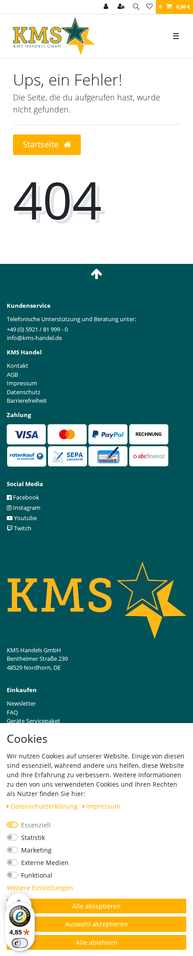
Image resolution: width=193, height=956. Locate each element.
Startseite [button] (42, 144)
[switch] (20, 943)
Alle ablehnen (97, 942)
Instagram (26, 508)
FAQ (12, 712)
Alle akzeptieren (96, 906)
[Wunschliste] (149, 7)
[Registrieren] (122, 7)
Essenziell (36, 825)
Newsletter (21, 703)
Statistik (33, 837)
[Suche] (136, 7)
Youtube (25, 518)
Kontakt (17, 366)
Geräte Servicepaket (33, 721)
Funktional (37, 875)
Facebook (25, 497)
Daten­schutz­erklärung (45, 806)
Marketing (36, 850)
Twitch (22, 528)
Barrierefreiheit (27, 400)
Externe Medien (45, 862)
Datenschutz (23, 392)
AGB (12, 374)
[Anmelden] (107, 7)
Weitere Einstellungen (40, 887)
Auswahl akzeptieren (96, 924)
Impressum (103, 806)
